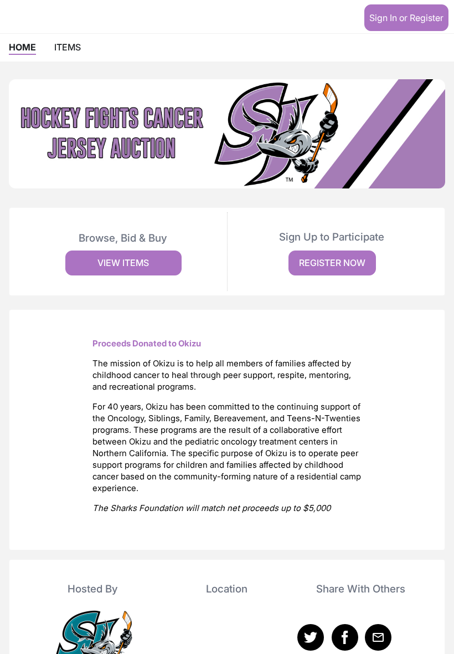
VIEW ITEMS (123, 262)
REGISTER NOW (332, 262)
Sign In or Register (406, 17)
